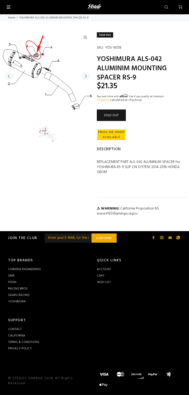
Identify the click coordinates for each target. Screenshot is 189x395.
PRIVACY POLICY (20, 348)
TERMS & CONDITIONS (23, 342)
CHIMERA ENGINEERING (24, 269)
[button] (111, 135)
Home (11, 17)
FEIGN (12, 282)
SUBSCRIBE (104, 238)
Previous (9, 76)
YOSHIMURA (17, 301)
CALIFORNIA (16, 335)
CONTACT (15, 329)
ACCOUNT (104, 269)
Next (85, 76)
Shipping (103, 100)
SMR (11, 275)
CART (100, 275)
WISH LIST (104, 282)
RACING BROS (18, 288)
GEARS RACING (19, 295)
